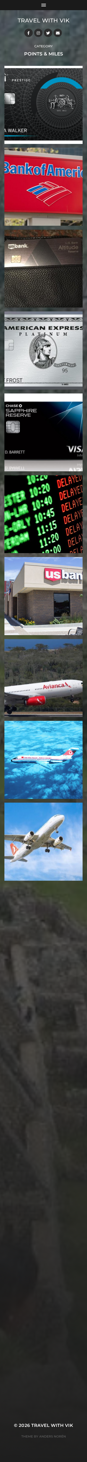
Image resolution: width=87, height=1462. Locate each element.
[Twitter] (48, 33)
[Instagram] (38, 33)
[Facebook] (28, 33)
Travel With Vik (44, 20)
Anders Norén (52, 1436)
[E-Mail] (58, 33)
